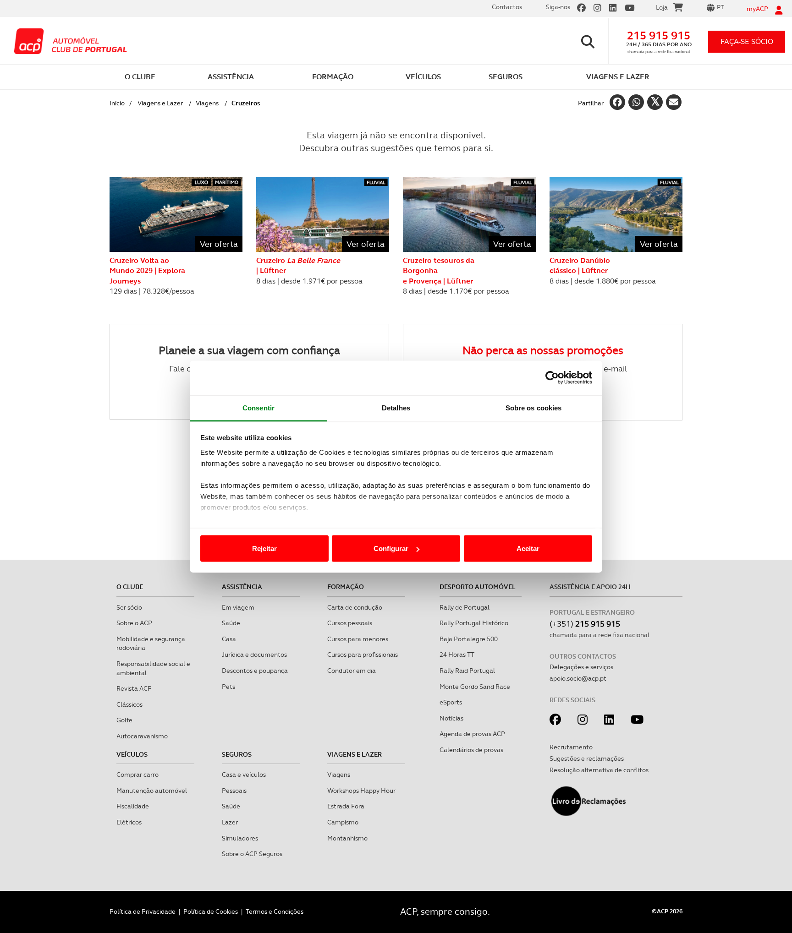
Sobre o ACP (134, 623)
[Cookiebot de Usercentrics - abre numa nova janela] (552, 378)
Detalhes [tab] (396, 407)
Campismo (342, 822)
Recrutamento (571, 747)
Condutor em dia (351, 670)
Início (117, 103)
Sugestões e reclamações (587, 758)
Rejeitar (264, 548)
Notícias (451, 718)
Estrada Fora (345, 806)
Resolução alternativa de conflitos (599, 770)
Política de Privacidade (143, 911)
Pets (228, 686)
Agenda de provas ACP (472, 734)
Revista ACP (134, 688)
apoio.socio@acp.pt (578, 678)
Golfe (124, 720)
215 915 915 (658, 35)
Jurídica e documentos (254, 654)
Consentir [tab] (258, 407)
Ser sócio (129, 607)
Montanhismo (347, 838)
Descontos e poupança (255, 670)
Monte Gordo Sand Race (475, 686)
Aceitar (528, 548)
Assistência (242, 587)
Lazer (230, 822)
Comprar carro (137, 774)
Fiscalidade (132, 806)
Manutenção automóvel (151, 790)
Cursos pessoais (349, 623)
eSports (451, 702)
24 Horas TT (457, 654)
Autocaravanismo (142, 736)
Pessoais (234, 790)
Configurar (391, 548)
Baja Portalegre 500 (469, 639)
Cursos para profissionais (362, 654)
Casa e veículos (244, 774)
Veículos (132, 754)
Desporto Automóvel (478, 587)
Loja (662, 7)
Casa (229, 639)
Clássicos (129, 704)
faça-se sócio (746, 41)
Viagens (207, 103)
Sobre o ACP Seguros (252, 854)
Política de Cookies (210, 911)
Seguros (237, 754)
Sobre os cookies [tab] (534, 407)
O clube (129, 587)
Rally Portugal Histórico (474, 623)
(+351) (585, 623)
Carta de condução (354, 607)
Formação (345, 587)
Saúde (231, 623)
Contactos (507, 7)
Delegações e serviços (581, 667)
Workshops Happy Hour (361, 790)
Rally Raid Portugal (467, 670)
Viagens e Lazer (160, 103)
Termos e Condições (274, 911)
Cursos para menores (357, 639)
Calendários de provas (471, 750)
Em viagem (238, 607)
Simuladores (240, 838)
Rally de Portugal (465, 607)
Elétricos (129, 822)
